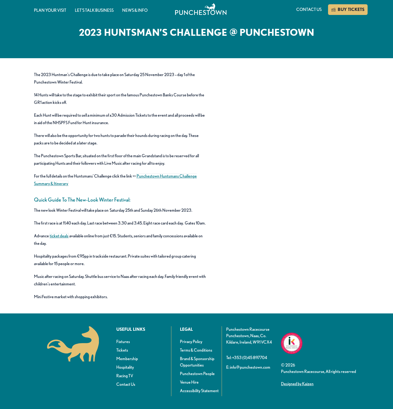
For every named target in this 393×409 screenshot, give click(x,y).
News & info (135, 10)
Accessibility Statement (199, 390)
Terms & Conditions (196, 350)
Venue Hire (189, 382)
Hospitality (125, 367)
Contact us (309, 9)
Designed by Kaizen (297, 383)
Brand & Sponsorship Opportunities (197, 362)
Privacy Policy (191, 341)
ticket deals (59, 235)
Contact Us (125, 384)
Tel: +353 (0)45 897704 (246, 357)
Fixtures (123, 341)
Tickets (122, 350)
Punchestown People (197, 373)
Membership (127, 358)
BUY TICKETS (351, 9)
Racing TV (124, 375)
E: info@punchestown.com (248, 367)
